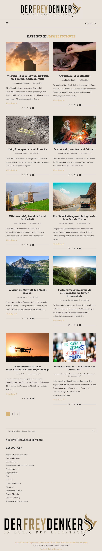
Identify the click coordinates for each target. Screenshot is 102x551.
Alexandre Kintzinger (23, 83)
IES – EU (9, 480)
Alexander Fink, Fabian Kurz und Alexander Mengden (74, 374)
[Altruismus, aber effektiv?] (74, 56)
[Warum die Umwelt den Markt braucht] (27, 270)
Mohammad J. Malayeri (69, 154)
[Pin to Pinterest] (30, 108)
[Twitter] (88, 23)
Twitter (51, 549)
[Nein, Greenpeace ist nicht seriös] (27, 130)
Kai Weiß (23, 297)
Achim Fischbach (69, 80)
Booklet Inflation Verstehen (76, 542)
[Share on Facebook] (24, 108)
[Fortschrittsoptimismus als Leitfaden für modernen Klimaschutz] (74, 270)
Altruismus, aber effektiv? (74, 76)
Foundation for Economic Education (20, 465)
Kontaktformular (22, 542)
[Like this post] (22, 108)
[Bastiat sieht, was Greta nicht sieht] (74, 130)
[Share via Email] (33, 108)
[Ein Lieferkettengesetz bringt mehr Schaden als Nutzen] (74, 197)
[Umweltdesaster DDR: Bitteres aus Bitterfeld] (74, 347)
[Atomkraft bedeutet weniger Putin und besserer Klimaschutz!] (27, 56)
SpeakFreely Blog (13, 497)
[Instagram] (91, 23)
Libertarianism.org (13, 483)
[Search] (95, 23)
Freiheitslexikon (12, 469)
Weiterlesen (10, 103)
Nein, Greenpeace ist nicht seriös (27, 149)
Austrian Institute (13, 458)
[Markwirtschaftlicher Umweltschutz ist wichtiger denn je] (27, 347)
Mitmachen (60, 542)
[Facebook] (85, 23)
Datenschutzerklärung (46, 542)
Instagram (58, 549)
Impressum (33, 542)
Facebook (44, 549)
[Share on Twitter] (27, 108)
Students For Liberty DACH (17, 501)
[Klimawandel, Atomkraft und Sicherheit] (27, 197)
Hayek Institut (11, 472)
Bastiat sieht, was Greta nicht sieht (74, 149)
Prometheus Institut (14, 490)
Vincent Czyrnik (67, 224)
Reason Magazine (13, 494)
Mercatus (9, 487)
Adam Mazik (22, 154)
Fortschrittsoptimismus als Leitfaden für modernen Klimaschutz (74, 293)
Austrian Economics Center (16, 455)
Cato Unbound (11, 462)
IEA (7, 476)
